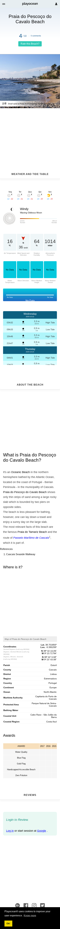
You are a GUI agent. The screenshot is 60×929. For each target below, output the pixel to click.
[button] (4, 4)
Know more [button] (30, 915)
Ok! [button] (8, 923)
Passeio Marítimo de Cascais (31, 537)
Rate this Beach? (30, 43)
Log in (10, 830)
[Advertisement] (30, 132)
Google (41, 830)
